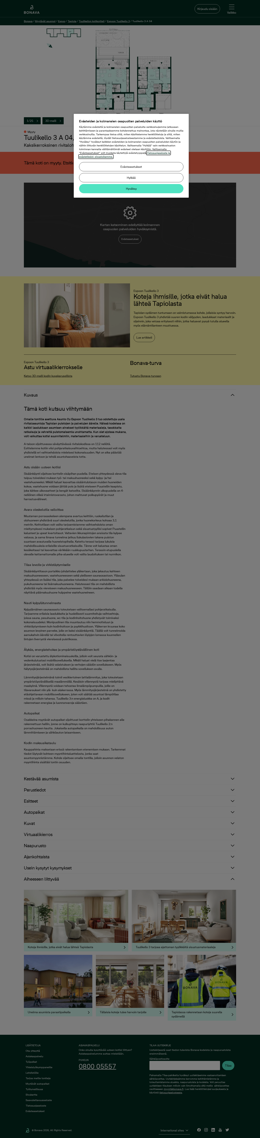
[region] (131, 156)
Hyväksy (131, 188)
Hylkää (131, 177)
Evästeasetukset (131, 166)
